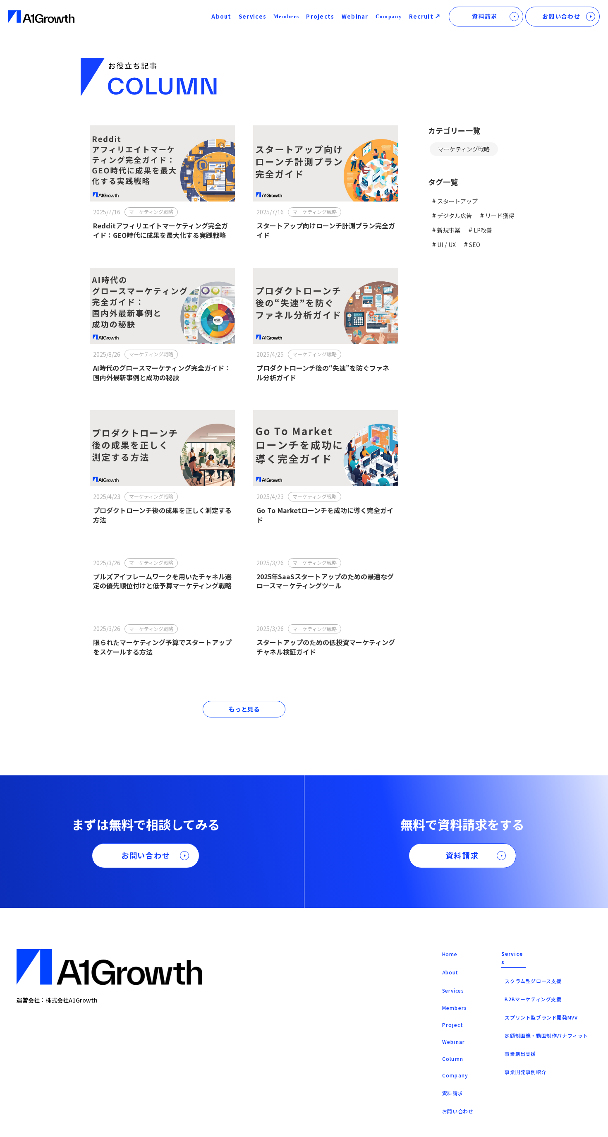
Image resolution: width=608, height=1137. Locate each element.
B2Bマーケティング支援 (533, 999)
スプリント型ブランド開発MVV (541, 1017)
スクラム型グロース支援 (533, 980)
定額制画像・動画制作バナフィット (546, 1035)
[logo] (41, 16)
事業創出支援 (520, 1053)
